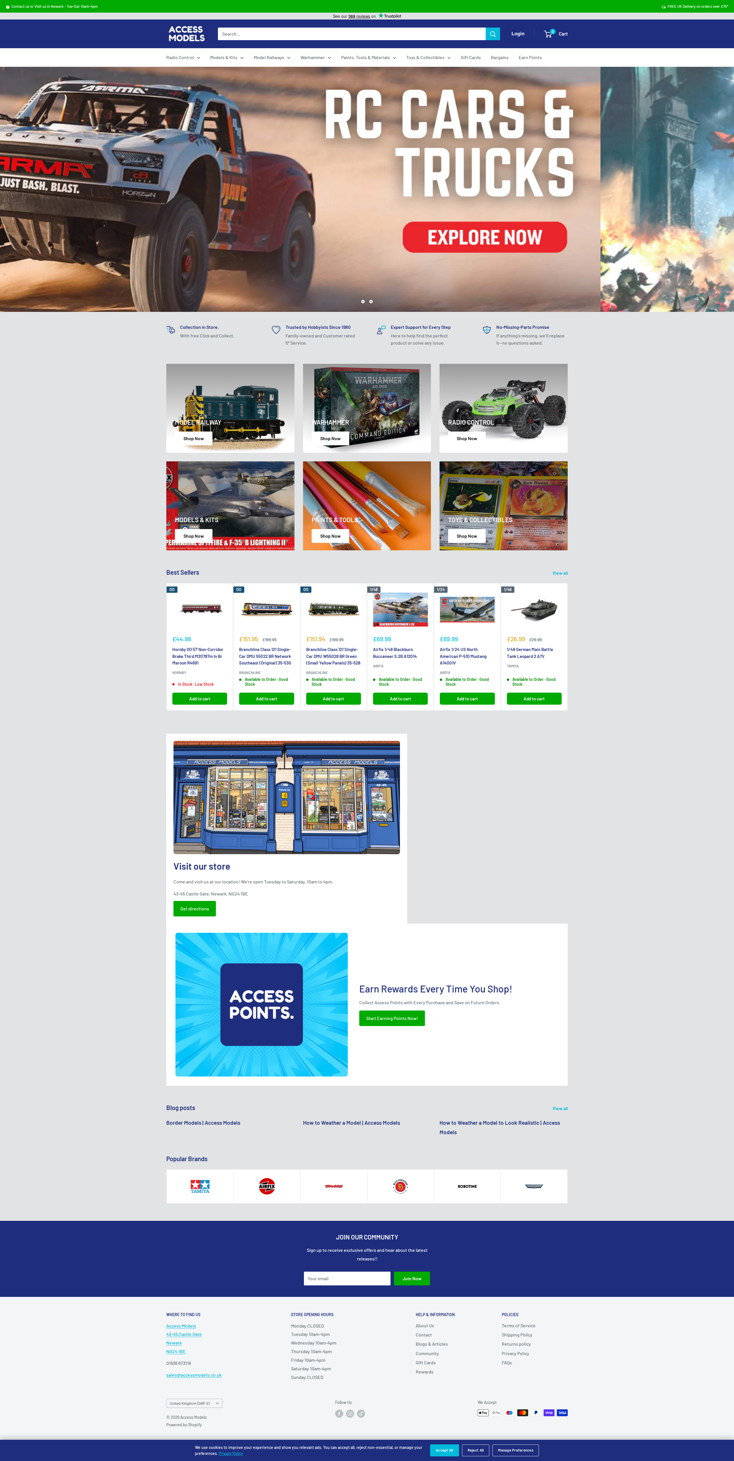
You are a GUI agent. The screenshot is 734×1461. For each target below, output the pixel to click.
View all (561, 572)
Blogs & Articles (432, 1344)
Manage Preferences (515, 1450)
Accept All (444, 1450)
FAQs (507, 1362)
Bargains (500, 57)
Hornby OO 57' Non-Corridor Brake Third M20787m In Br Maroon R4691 (197, 656)
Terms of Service (519, 1325)
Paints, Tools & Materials (365, 57)
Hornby (179, 672)
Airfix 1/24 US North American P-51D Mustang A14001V (463, 656)
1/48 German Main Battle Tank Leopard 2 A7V (530, 652)
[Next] (568, 647)
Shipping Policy (517, 1334)
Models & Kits (223, 57)
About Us (425, 1325)
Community (427, 1353)
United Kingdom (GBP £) (189, 1403)
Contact (424, 1334)
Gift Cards (471, 57)
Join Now (412, 1278)
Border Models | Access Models (203, 1122)
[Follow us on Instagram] (350, 1413)
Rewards (425, 1371)
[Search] (493, 34)
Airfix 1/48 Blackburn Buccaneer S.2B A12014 (395, 652)
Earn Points (530, 57)
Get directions (194, 908)
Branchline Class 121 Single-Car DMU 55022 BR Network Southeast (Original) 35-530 (265, 656)
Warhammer (312, 57)
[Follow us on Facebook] (339, 1413)
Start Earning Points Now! (392, 1018)
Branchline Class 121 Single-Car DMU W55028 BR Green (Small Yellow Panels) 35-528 (333, 656)
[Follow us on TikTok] (361, 1413)
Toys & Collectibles (425, 57)
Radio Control (180, 57)
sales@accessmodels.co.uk (194, 1375)
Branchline (250, 672)
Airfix (378, 665)
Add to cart (199, 698)
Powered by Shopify (184, 1424)
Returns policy (516, 1344)
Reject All (476, 1450)
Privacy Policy (231, 1453)
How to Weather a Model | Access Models (351, 1122)
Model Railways (269, 57)
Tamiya (513, 665)
